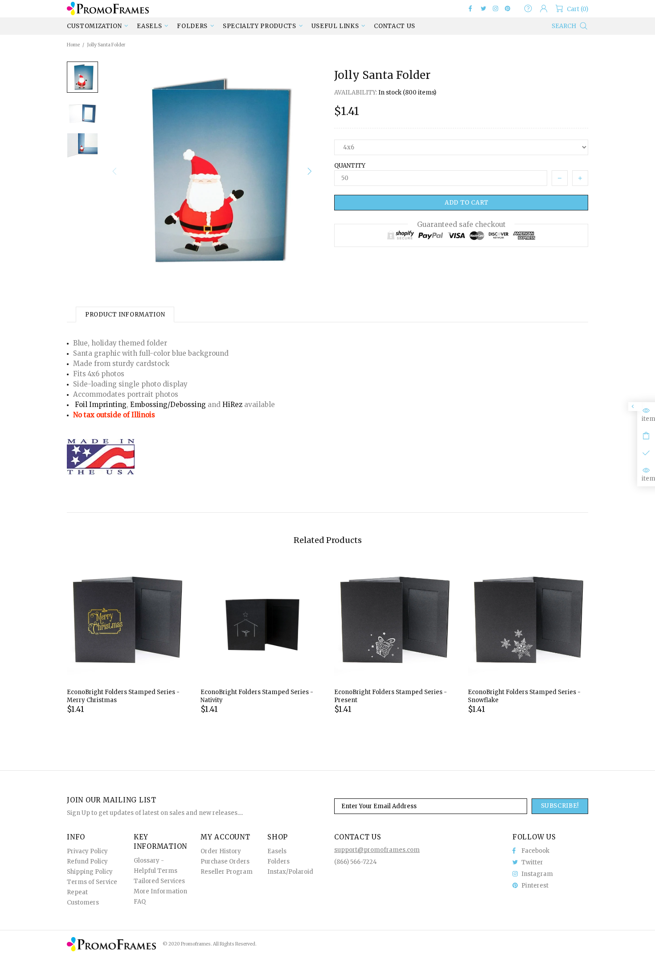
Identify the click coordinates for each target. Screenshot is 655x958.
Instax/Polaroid (290, 872)
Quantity (349, 165)
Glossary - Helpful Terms (155, 866)
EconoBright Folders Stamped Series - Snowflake (524, 696)
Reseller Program (227, 872)
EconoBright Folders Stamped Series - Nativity (257, 696)
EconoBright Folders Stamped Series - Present (390, 696)
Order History (221, 851)
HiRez (232, 404)
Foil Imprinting (101, 404)
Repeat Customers (83, 897)
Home (73, 45)
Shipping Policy (90, 872)
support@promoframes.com (377, 850)
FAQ (140, 901)
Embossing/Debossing (168, 404)
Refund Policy (87, 861)
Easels (277, 851)
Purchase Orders (225, 861)
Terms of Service (92, 882)
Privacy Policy (87, 851)
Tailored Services (159, 881)
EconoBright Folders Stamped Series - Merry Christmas (123, 696)
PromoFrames (108, 8)
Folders (278, 861)
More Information (160, 891)
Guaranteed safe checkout (461, 224)
